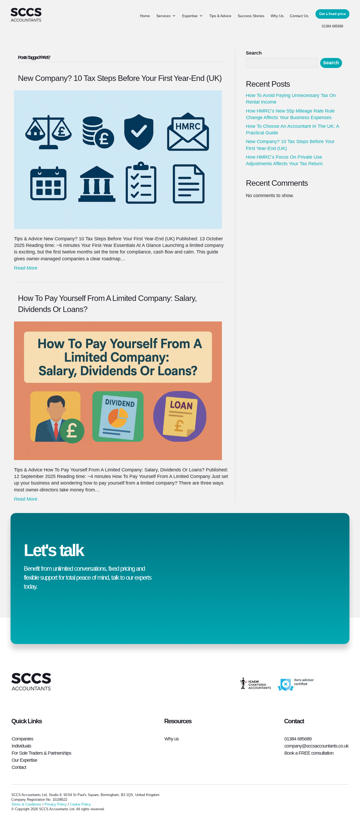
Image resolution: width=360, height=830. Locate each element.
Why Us (277, 16)
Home (145, 16)
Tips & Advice (220, 16)
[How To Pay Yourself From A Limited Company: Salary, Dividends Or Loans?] (118, 390)
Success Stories (251, 16)
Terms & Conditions (26, 804)
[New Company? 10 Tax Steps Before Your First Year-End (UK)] (118, 159)
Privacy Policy (56, 804)
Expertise (190, 16)
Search (254, 53)
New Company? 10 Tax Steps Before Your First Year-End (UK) (120, 78)
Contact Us (299, 16)
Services (163, 16)
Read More (25, 268)
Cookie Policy (80, 804)
